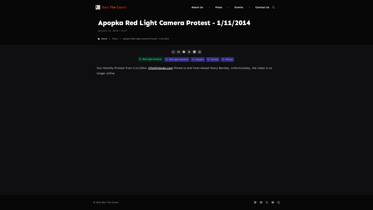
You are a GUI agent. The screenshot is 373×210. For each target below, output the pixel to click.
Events (239, 7)
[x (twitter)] (189, 52)
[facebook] (184, 52)
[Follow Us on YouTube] (273, 202)
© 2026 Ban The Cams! (106, 202)
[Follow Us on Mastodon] (255, 202)
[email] (178, 52)
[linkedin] (194, 52)
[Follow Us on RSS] (278, 202)
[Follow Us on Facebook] (261, 202)
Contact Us (262, 7)
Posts (218, 7)
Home (104, 38)
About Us (197, 7)
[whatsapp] (199, 52)
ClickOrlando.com (160, 68)
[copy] (173, 52)
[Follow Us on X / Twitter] (267, 202)
